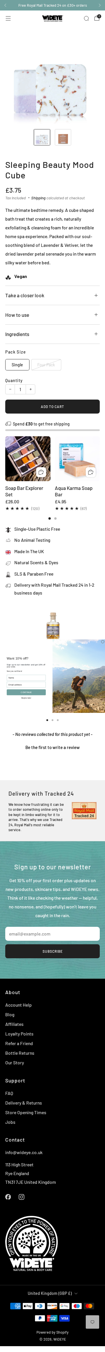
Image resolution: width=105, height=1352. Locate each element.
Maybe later (26, 698)
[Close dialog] (102, 641)
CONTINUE (26, 692)
